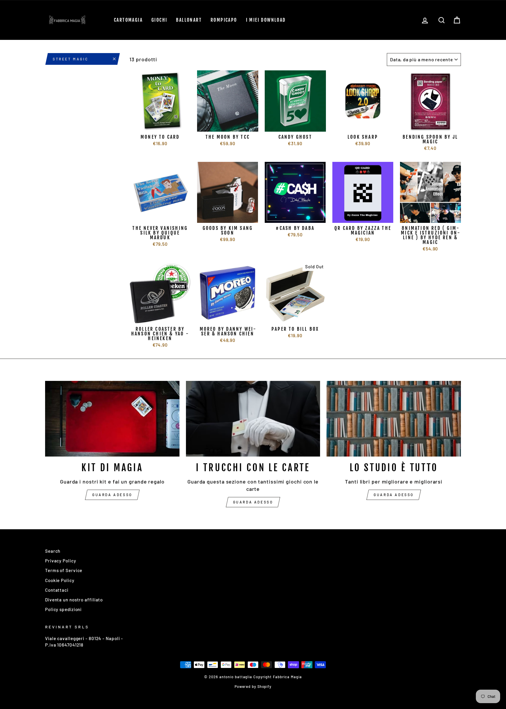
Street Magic (70, 59)
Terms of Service (63, 570)
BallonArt (189, 20)
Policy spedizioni (63, 609)
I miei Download (266, 20)
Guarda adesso (112, 495)
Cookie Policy (59, 580)
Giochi (159, 20)
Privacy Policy (60, 560)
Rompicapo (224, 20)
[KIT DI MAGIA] (112, 419)
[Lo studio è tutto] (393, 419)
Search (52, 551)
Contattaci (57, 590)
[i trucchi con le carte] (253, 419)
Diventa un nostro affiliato (74, 599)
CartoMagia (128, 20)
